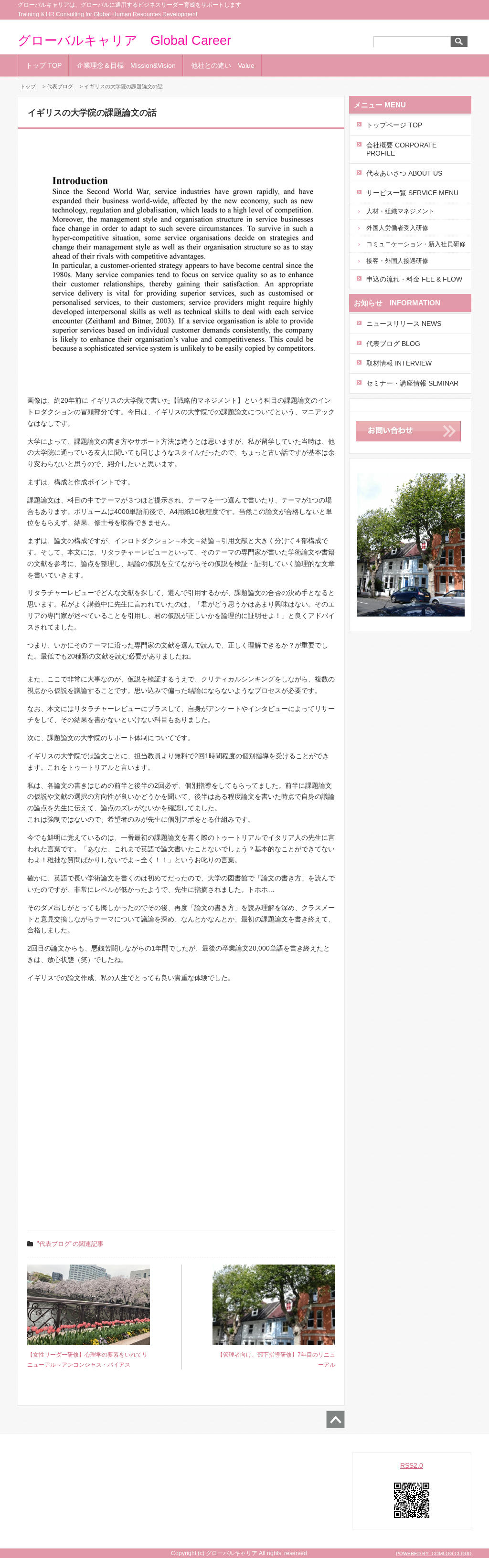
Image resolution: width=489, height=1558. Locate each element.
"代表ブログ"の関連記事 (70, 1243)
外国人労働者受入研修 (397, 227)
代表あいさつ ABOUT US (404, 173)
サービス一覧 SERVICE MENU (412, 193)
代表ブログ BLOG (393, 343)
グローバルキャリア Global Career (124, 40)
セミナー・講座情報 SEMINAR (412, 383)
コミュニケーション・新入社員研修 (416, 244)
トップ (28, 86)
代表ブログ (60, 86)
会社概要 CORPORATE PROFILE (401, 149)
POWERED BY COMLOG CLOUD (433, 1553)
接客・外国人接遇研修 (397, 260)
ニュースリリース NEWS (403, 323)
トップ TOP (44, 65)
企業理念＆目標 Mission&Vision (126, 65)
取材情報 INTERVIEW (399, 363)
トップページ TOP (394, 125)
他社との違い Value (223, 65)
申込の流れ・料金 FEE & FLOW (414, 279)
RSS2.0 (411, 1465)
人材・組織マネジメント (400, 211)
